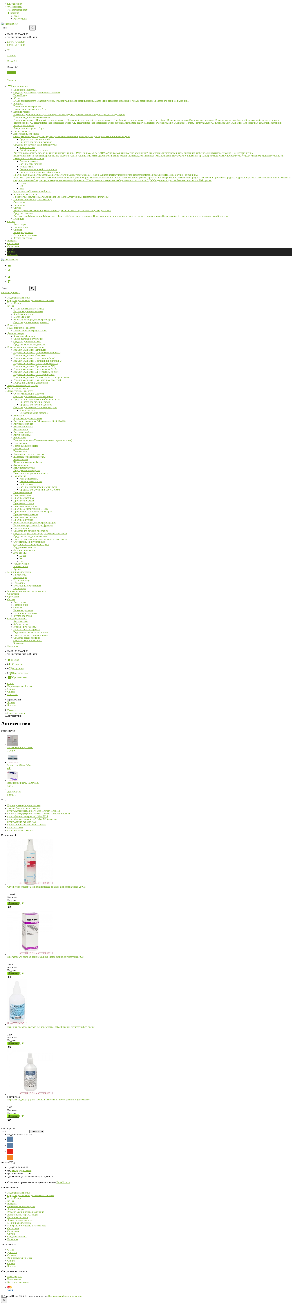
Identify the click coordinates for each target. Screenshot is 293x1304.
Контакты (12, 254)
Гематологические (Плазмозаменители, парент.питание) (42, 440)
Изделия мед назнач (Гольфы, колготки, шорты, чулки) (41, 377)
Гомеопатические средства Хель (30, 330)
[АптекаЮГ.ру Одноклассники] (10, 1157)
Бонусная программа (18, 1282)
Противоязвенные (22, 492)
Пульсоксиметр (21, 580)
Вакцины (12, 240)
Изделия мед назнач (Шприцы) (29, 349)
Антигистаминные (23, 426)
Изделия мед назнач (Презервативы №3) (34, 366)
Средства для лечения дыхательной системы (30, 300)
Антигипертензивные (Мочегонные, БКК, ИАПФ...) (40, 421)
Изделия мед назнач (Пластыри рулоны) (34, 374)
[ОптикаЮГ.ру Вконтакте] (10, 1139)
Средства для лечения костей (35, 402)
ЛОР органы (20, 552)
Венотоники (19, 437)
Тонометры (19, 583)
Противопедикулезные (25, 506)
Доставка (12, 1252)
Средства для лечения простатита (30, 530)
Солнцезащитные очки (25, 235)
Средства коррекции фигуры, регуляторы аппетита (40, 533)
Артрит (17, 569)
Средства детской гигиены (27, 341)
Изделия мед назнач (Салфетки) (29, 355)
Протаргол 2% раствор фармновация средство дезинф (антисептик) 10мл (45, 957)
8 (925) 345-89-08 (16, 42)
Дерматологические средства (28, 454)
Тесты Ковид (14, 303)
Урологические (21, 563)
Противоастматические (25, 517)
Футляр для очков (22, 238)
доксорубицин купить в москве (23, 808)
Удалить (11, 80)
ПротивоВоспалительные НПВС (30, 509)
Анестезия (18, 415)
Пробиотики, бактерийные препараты (33, 511)
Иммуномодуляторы (24, 467)
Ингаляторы (19, 588)
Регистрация (20, 18)
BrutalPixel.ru (63, 1182)
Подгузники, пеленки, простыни (30, 382)
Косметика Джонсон (24, 336)
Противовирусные (23, 520)
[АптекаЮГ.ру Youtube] (10, 1151)
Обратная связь (19, 677)
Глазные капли (21, 448)
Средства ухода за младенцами (29, 344)
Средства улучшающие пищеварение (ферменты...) (40, 539)
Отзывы (11, 1255)
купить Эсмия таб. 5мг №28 (21, 822)
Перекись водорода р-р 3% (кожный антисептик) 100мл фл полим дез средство (48, 1099)
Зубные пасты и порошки (26, 629)
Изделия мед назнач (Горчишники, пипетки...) (37, 360)
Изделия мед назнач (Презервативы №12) (34, 369)
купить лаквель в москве (20, 830)
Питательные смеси (17, 388)
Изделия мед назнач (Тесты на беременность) (36, 352)
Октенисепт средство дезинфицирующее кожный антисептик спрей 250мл (46, 886)
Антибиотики (20, 429)
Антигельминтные (23, 424)
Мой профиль (14, 1276)
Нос (22, 561)
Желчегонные (20, 459)
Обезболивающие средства (34, 413)
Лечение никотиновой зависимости (38, 487)
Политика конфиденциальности (65, 1296)
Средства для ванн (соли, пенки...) (31, 322)
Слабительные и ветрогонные (29, 541)
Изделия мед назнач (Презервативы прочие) (36, 371)
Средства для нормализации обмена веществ (36, 399)
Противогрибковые (23, 500)
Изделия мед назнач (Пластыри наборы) (34, 358)
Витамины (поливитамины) (28, 311)
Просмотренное (20, 673)
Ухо (21, 558)
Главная (15, 659)
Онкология (13, 243)
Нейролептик (27, 484)
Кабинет (14, 13)
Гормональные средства (25, 445)
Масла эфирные (21, 317)
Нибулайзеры (20, 577)
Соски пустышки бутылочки (28, 339)
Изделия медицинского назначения (25, 347)
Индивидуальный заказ (19, 686)
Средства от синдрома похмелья (30, 536)
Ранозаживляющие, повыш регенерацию (34, 319)
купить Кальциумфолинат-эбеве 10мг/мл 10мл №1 (33, 811)
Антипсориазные (22, 434)
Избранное (18, 668)
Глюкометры (20, 574)
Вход (16, 16)
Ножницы (12, 646)
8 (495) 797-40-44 (16, 45)
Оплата (11, 251)
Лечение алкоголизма (31, 481)
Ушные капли (20, 566)
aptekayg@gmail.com (20, 1170)
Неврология (19, 476)
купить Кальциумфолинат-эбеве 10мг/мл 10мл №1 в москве (38, 813)
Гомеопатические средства (21, 328)
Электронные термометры (27, 585)
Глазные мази (20, 451)
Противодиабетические (25, 514)
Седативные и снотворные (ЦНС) (31, 544)
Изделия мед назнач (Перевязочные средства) (37, 380)
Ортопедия (13, 246)
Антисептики (20, 621)
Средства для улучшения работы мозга (40, 489)
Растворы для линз (23, 232)
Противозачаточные (23, 498)
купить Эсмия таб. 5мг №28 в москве (26, 824)
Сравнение (18, 664)
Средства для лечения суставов (36, 404)
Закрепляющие (21, 465)
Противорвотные (22, 495)
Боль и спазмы (27, 410)
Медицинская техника (19, 572)
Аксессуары (19, 224)
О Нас (10, 249)
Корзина (11, 72)
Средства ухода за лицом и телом (30, 635)
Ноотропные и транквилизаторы (30, 473)
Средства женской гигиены (27, 640)
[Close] (4, 1300)
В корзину (13, 903)
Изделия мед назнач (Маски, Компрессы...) (35, 363)
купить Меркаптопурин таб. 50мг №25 (27, 816)
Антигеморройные (23, 432)
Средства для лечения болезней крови (33, 396)
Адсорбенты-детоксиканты (27, 418)
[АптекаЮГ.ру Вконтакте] (10, 1145)
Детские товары (15, 333)
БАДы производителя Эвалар (28, 308)
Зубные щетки (20, 624)
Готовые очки (20, 227)
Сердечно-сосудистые (24, 547)
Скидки (11, 689)
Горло (23, 555)
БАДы (10, 306)
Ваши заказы (14, 1279)
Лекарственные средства (20, 391)
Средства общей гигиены (26, 637)
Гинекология (20, 443)
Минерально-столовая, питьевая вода (26, 591)
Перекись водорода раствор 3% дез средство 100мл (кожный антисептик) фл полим (50, 1027)
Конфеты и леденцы (23, 314)
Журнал (11, 702)
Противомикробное (23, 503)
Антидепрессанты (29, 478)
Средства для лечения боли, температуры (35, 407)
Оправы (17, 229)
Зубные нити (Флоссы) (25, 626)
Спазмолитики (21, 528)
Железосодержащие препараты (29, 456)
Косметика (19, 643)
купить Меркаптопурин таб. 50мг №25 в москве (32, 819)
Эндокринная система (18, 297)
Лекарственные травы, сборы (22, 385)
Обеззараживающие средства (28, 393)
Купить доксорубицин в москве (23, 805)
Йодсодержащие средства (26, 470)
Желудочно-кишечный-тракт (28, 462)
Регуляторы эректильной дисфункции (33, 525)
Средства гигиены (17, 618)
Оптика (11, 599)
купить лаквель (15, 827)
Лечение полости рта (24, 550)
